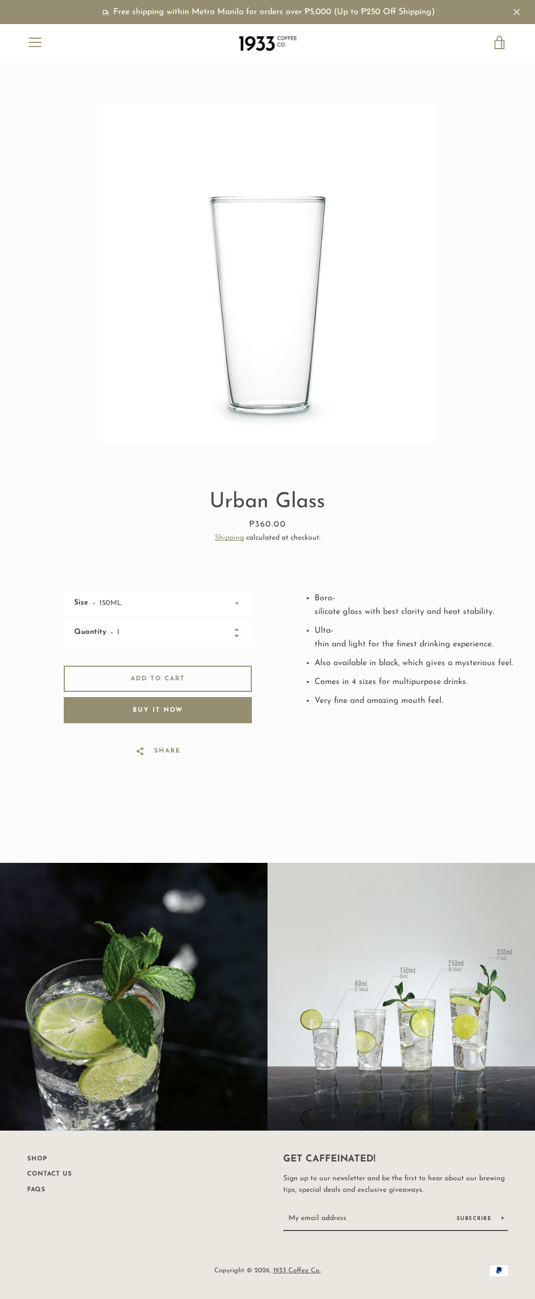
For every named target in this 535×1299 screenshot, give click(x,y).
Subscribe (475, 1219)
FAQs (36, 1190)
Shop (37, 1159)
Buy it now (158, 710)
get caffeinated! (329, 1159)
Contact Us (49, 1174)
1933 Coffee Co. (296, 1270)
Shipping (229, 538)
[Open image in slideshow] (267, 272)
